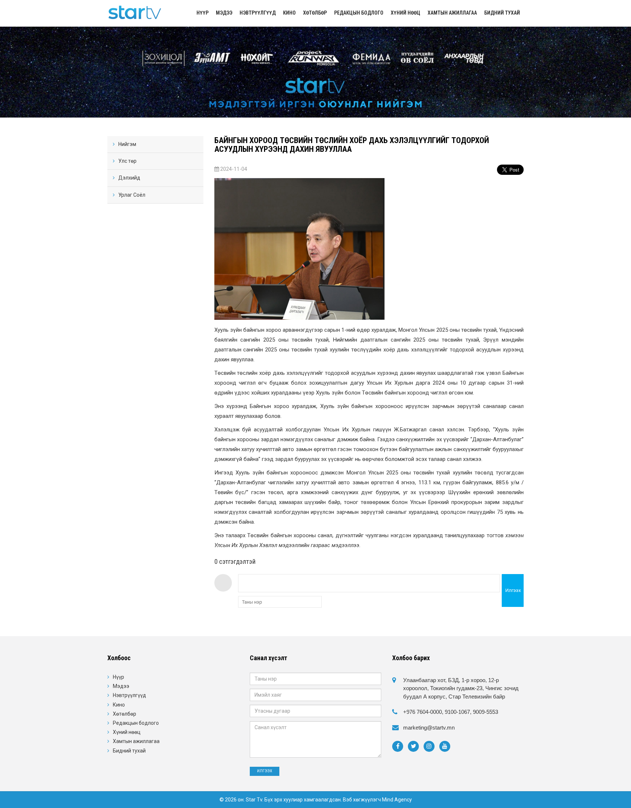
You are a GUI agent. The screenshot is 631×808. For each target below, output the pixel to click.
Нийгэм (127, 144)
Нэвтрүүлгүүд (258, 13)
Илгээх (513, 590)
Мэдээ (224, 13)
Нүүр (202, 13)
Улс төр (127, 161)
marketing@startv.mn (429, 727)
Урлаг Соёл (131, 195)
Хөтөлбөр (315, 13)
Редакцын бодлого (358, 13)
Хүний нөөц (405, 13)
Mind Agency (397, 800)
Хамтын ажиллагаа (452, 13)
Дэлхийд (129, 178)
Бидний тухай (502, 13)
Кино (289, 13)
